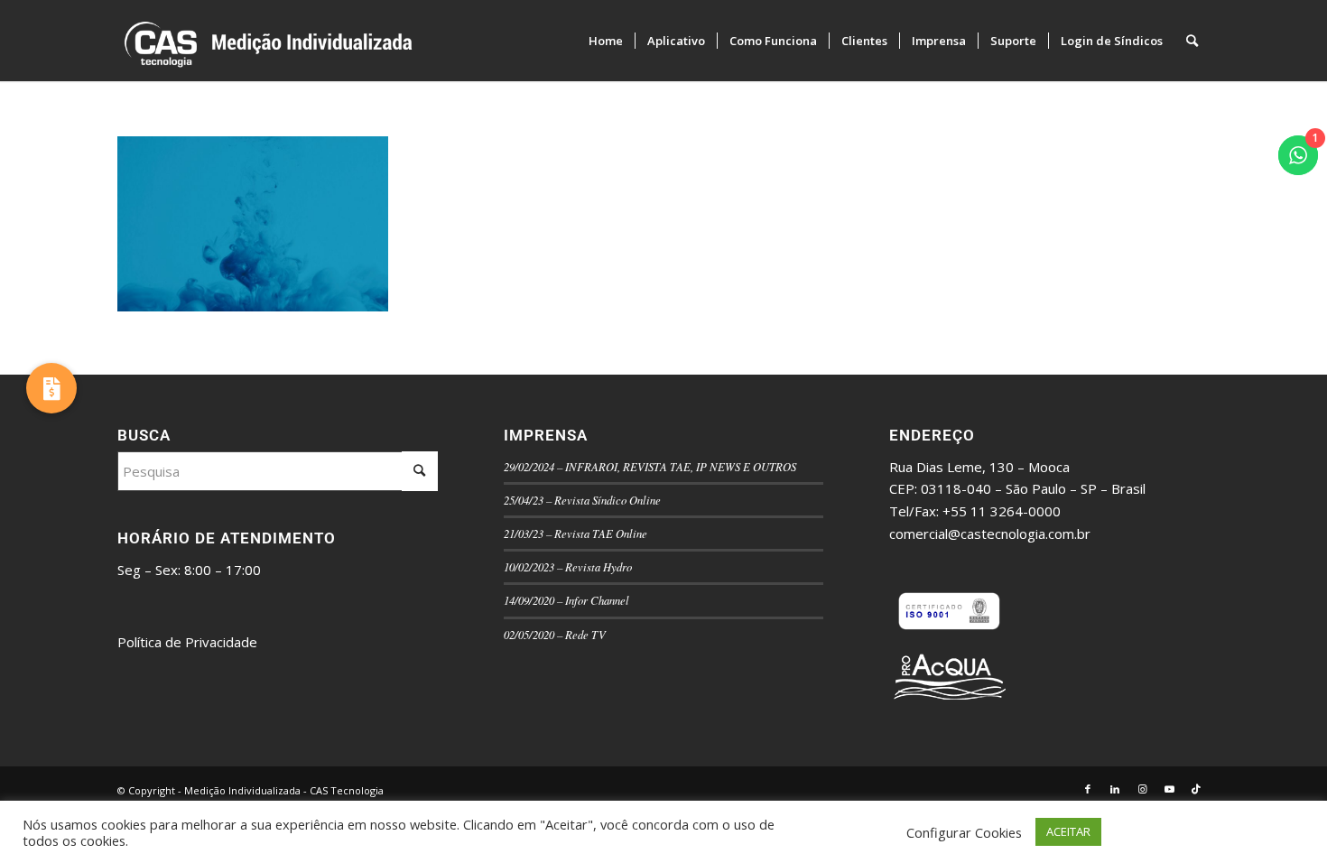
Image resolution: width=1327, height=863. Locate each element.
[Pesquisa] (1192, 40)
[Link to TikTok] (1196, 789)
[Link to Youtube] (1169, 789)
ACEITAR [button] (1068, 831)
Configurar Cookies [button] (964, 832)
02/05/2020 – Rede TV (555, 634)
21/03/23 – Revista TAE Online (575, 533)
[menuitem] (606, 40)
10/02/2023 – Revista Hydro (568, 566)
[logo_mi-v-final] (393, 40)
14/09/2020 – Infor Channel (566, 600)
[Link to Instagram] (1141, 789)
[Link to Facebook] (1087, 789)
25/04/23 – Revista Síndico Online (582, 499)
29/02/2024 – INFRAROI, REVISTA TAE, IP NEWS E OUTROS (650, 466)
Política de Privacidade (187, 642)
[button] (51, 388)
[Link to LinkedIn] (1114, 789)
